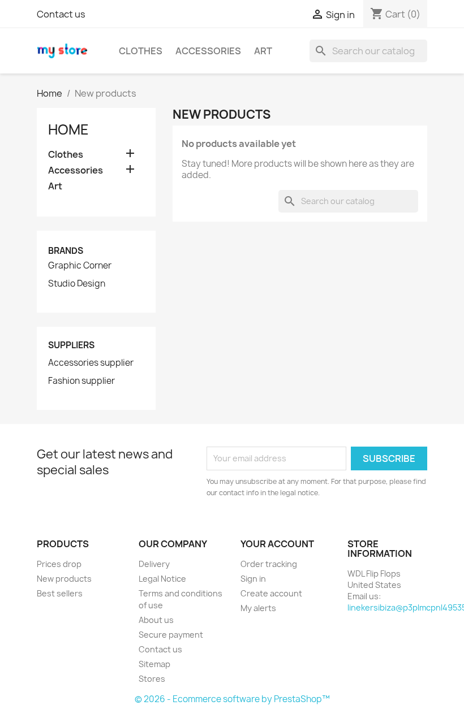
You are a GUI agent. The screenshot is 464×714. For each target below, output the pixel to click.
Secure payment (171, 634)
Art (263, 51)
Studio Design (76, 283)
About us (156, 620)
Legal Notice (162, 578)
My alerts (258, 608)
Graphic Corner (79, 265)
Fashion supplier (81, 381)
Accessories (208, 51)
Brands (65, 251)
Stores (152, 678)
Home (68, 129)
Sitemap (154, 664)
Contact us (61, 14)
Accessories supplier (91, 363)
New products (64, 578)
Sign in (253, 578)
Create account (271, 593)
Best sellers (60, 593)
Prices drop (59, 564)
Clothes (140, 51)
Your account (277, 544)
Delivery (154, 564)
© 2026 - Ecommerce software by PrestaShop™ (232, 699)
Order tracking (268, 564)
